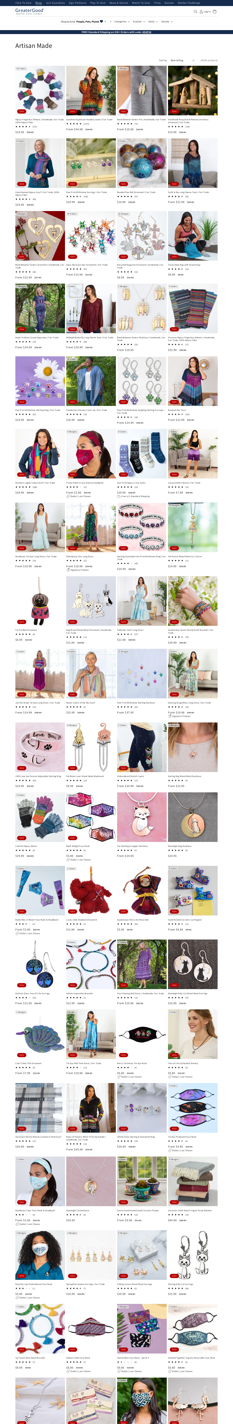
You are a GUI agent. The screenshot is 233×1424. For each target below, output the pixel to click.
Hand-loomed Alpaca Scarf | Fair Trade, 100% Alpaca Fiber (37, 193)
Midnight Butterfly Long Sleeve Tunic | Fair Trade (89, 337)
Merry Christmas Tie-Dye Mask (132, 1063)
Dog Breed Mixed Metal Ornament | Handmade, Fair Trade (89, 631)
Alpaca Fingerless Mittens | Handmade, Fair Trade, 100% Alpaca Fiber (39, 121)
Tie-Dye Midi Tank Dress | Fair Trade (83, 1063)
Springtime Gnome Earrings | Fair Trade (85, 1284)
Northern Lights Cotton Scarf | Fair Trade (35, 482)
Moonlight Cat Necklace (77, 1210)
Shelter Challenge (189, 3)
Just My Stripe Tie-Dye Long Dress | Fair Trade (37, 702)
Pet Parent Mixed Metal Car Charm (185, 556)
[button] (195, 11)
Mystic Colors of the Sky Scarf (80, 702)
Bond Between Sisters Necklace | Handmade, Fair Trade (141, 339)
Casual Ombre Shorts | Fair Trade (184, 482)
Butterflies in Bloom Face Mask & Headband (36, 919)
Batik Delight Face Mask (78, 846)
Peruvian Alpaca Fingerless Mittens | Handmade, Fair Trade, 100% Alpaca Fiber (191, 339)
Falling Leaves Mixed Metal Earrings (134, 1284)
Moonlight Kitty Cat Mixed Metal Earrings (187, 993)
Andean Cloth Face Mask (78, 1358)
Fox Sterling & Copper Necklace (132, 846)
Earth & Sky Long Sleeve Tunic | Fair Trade (188, 192)
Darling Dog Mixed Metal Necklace (184, 776)
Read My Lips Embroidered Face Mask (33, 1284)
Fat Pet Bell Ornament (26, 630)
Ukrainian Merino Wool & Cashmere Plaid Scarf (38, 1136)
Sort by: (163, 60)
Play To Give (98, 3)
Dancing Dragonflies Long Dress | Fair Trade (189, 702)
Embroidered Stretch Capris (130, 776)
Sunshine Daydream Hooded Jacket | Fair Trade (89, 119)
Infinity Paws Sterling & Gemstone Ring (136, 1136)
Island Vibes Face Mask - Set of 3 (133, 1358)
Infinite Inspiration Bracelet (79, 993)
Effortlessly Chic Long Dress (80, 556)
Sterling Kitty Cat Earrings (180, 1284)
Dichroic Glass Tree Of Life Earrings (32, 993)
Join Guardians (55, 3)
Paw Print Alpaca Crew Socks (131, 482)
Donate (169, 3)
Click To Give (23, 3)
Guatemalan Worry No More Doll (132, 919)
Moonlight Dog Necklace (179, 846)
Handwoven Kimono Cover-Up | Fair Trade (86, 410)
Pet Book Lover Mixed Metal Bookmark (85, 776)
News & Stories (119, 3)
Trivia (157, 3)
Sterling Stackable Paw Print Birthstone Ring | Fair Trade (141, 558)
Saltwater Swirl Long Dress (130, 630)
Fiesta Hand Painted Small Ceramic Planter (138, 1210)
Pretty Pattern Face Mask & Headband (84, 482)
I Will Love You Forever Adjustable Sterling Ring (38, 776)
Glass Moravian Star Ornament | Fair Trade (87, 264)
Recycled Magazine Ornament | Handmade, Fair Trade (140, 266)
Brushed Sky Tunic (177, 410)
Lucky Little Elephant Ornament (81, 919)
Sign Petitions (77, 3)
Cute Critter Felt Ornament (28, 1063)
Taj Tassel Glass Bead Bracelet (30, 1358)
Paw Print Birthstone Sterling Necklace (136, 702)
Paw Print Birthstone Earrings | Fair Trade (86, 192)
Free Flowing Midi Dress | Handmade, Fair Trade (140, 993)
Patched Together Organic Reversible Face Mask (191, 1358)
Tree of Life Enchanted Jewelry (183, 1063)
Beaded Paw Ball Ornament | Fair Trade (136, 192)
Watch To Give (141, 3)
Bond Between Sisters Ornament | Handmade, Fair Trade (40, 266)
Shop (38, 3)
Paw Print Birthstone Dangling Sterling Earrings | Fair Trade (140, 411)
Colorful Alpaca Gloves (26, 846)
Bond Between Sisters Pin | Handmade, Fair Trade (141, 119)
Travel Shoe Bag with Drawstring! (184, 264)
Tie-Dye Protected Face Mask (182, 1136)
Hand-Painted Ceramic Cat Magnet (185, 919)
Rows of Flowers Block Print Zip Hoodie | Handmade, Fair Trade (86, 1138)
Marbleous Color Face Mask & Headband (35, 1210)
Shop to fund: (80, 21)
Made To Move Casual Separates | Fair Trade (36, 337)
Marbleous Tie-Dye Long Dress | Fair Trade (36, 556)
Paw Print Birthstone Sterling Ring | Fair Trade (37, 410)
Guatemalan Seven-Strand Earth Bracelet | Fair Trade (191, 631)
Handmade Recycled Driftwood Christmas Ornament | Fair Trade (188, 121)
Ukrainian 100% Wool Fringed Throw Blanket (190, 1210)
